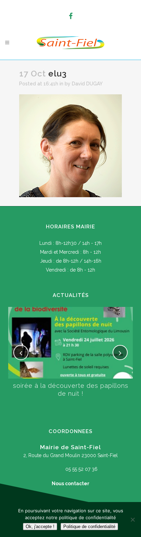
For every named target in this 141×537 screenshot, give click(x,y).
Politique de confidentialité (89, 526)
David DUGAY (87, 83)
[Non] (132, 519)
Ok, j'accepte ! (40, 526)
